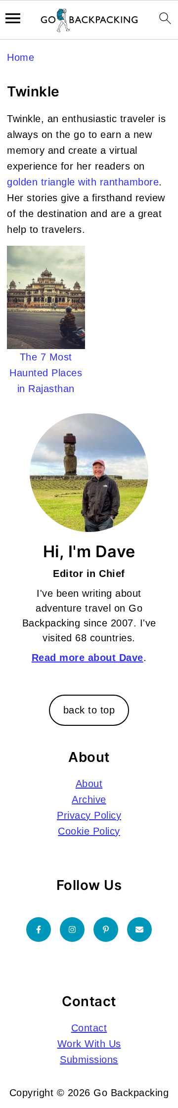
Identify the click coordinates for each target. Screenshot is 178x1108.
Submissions (89, 1059)
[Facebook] (38, 929)
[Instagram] (72, 929)
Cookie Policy (89, 831)
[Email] (139, 929)
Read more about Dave (87, 657)
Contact (89, 1027)
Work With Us (89, 1043)
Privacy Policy (89, 815)
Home (20, 57)
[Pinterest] (105, 929)
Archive (89, 799)
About (89, 783)
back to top (89, 710)
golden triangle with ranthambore (83, 182)
